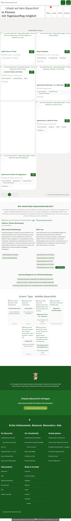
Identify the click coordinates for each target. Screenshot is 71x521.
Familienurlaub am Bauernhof (56, 437)
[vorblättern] (30, 41)
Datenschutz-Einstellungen (8, 460)
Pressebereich (5, 485)
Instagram (27, 480)
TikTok (26, 489)
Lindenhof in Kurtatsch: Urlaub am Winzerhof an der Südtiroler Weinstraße (35, 282)
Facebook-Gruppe (30, 476)
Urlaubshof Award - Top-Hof (8, 451)
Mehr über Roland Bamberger (9, 258)
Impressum (4, 471)
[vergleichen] (2, 38)
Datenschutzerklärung (7, 480)
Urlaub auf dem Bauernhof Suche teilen (58, 194)
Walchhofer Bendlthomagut (56, 309)
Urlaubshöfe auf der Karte (8, 437)
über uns (3, 447)
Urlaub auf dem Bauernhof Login (12, 512)
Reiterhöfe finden (53, 456)
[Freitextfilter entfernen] (63, 2)
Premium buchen (31, 447)
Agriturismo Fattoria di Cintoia (12, 72)
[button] (4, 194)
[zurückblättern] (5, 41)
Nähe (60, 13)
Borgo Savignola (42, 51)
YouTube (27, 494)
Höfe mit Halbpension (54, 460)
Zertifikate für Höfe (30, 456)
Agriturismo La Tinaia (8, 51)
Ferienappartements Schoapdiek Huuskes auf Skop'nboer (42, 346)
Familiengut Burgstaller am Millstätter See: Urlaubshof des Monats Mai (35, 279)
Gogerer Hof (28, 341)
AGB (2, 476)
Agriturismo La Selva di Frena (47, 120)
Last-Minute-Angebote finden (56, 451)
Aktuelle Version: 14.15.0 (52, 519)
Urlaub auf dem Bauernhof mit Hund (58, 442)
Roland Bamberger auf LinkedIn (10, 254)
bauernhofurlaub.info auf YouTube (45, 267)
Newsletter (27, 499)
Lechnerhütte (28, 308)
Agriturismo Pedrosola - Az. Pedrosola (50, 85)
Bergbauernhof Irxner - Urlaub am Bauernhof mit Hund (42, 316)
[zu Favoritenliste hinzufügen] (2, 34)
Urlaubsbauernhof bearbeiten (33, 437)
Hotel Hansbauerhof (14, 308)
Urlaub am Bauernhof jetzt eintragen (36, 408)
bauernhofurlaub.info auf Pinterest (45, 264)
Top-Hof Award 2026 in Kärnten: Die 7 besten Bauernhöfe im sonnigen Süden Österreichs (35, 285)
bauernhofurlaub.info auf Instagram (45, 254)
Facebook (27, 471)
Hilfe (2, 489)
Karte (54, 13)
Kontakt (28, 503)
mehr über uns (60, 267)
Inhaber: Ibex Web (6, 494)
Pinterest (27, 485)
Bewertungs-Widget (30, 451)
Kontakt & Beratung (30, 460)
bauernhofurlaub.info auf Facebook (45, 258)
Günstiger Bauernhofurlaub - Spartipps (59, 447)
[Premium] (67, 298)
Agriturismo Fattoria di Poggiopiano (13, 174)
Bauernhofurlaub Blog (7, 456)
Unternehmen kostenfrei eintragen (34, 442)
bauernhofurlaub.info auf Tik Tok (45, 261)
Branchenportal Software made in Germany (23, 519)
